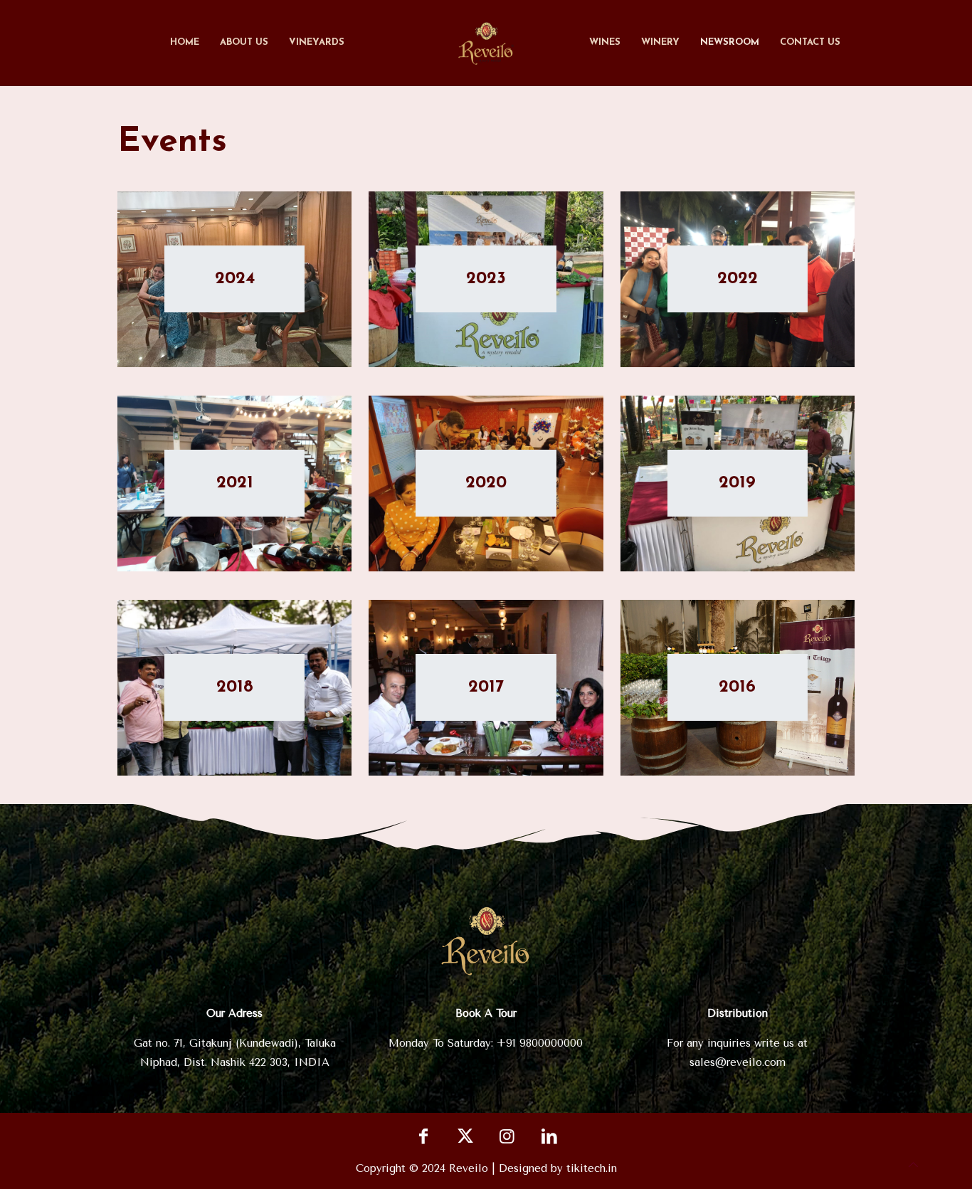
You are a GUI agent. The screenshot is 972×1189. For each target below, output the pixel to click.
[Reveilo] (486, 42)
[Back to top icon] (913, 1165)
